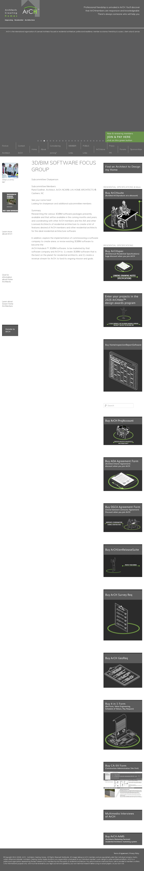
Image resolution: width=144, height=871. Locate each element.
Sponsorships (136, 149)
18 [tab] (90, 140)
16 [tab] (84, 140)
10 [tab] (65, 140)
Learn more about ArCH (7, 232)
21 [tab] (99, 140)
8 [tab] (59, 140)
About (43, 149)
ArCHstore (100, 149)
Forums (123, 149)
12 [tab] (72, 140)
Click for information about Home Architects (7, 278)
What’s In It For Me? (8, 181)
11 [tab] (69, 140)
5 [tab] (50, 140)
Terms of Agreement (121, 853)
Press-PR (112, 149)
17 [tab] (87, 140)
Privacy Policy (134, 853)
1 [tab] (38, 140)
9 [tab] (62, 140)
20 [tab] (96, 140)
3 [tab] (44, 140)
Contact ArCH (21, 149)
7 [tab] (56, 140)
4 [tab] (47, 140)
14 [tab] (78, 140)
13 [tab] (75, 140)
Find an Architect (6, 149)
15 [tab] (81, 140)
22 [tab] (103, 140)
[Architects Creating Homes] (20, 19)
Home (34, 149)
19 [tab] (93, 140)
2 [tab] (41, 140)
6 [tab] (53, 140)
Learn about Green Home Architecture (7, 303)
